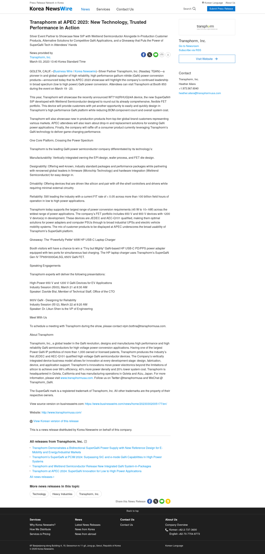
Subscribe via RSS (190, 50)
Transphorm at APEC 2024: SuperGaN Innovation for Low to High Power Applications (87, 471)
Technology (39, 494)
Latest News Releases (87, 524)
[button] (143, 54)
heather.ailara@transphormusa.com (200, 93)
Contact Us (125, 8)
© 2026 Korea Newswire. (42, 548)
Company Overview (176, 524)
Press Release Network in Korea (47, 2)
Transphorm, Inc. (40, 57)
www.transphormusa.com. (77, 378)
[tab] (52, 519)
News (85, 8)
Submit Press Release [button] (221, 8)
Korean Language (214, 2)
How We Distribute (40, 529)
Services (103, 8)
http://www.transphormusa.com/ (61, 412)
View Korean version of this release (56, 421)
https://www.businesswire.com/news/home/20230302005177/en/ (126, 404)
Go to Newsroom (189, 46)
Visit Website (207, 59)
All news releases (42, 477)
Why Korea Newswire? (43, 524)
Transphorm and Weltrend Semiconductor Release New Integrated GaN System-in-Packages (91, 466)
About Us (230, 2)
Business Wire (63, 71)
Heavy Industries (62, 494)
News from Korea (85, 529)
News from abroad (85, 534)
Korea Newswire (85, 71)
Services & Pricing (40, 534)
